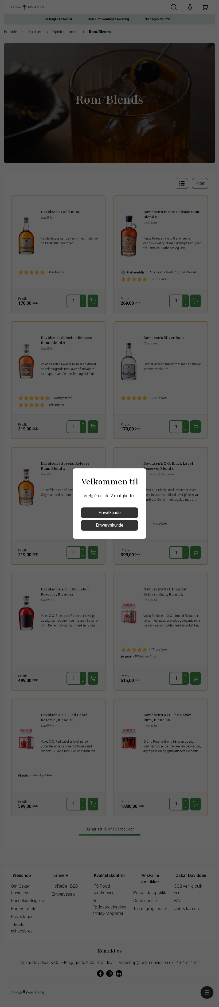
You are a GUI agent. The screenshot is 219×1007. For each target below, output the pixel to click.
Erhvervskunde (109, 525)
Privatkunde (110, 512)
